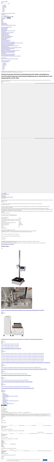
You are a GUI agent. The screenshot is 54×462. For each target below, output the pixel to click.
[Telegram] (6, 405)
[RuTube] (1, 405)
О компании (4, 5)
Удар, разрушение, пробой (10, 71)
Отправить (2, 456)
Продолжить (2, 441)
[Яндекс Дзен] (5, 405)
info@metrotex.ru (10, 13)
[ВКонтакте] (3, 405)
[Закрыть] (1, 418)
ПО (3, 11)
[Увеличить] (2, 82)
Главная (2, 71)
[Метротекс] (3, 14)
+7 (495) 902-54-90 (5, 13)
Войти (14, 13)
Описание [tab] (2, 197)
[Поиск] (8, 15)
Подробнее (17, 460)
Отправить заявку (3, 427)
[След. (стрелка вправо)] (2, 460)
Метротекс (7, 194)
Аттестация (4, 6)
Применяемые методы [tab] (6, 197)
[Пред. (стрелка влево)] (1, 460)
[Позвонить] (5, 1)
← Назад (2, 452)
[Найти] (8, 3)
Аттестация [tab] (11, 197)
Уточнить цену (3, 196)
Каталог (4, 10)
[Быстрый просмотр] (1, 248)
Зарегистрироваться (3, 451)
